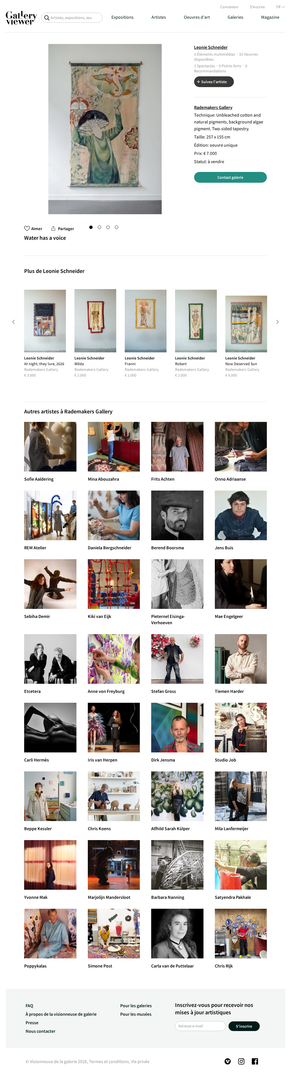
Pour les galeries (136, 1005)
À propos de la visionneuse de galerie (61, 1014)
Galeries (235, 17)
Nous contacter (40, 1031)
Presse (32, 1022)
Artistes (158, 17)
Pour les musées (135, 1014)
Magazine (270, 17)
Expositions (122, 17)
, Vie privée (139, 1061)
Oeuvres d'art (197, 17)
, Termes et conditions (108, 1061)
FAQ (29, 1005)
